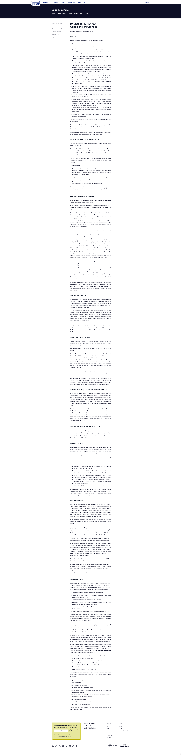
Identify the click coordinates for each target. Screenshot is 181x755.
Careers (63, 2)
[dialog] (177, 754)
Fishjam (59, 13)
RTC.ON (70, 13)
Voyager (87, 13)
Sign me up (74, 730)
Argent (81, 13)
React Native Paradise (124, 730)
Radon (53, 13)
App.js (120, 726)
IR (84, 2)
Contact (147, 2)
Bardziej (76, 13)
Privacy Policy (69, 736)
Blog (79, 2)
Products (55, 2)
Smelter (64, 13)
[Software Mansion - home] (35, 2)
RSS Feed (109, 737)
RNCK (120, 733)
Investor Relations (111, 733)
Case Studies (72, 2)
